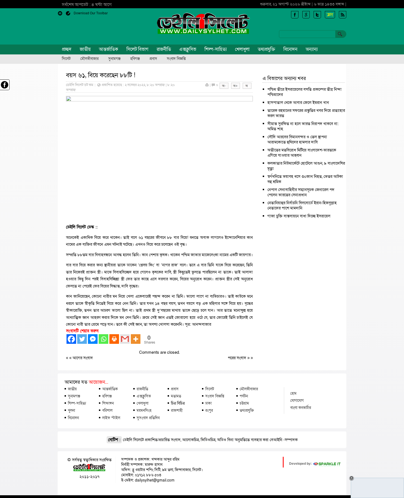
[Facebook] (71, 339)
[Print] (114, 339)
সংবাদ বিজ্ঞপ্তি (176, 58)
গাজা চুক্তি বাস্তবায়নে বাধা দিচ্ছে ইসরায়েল (298, 216)
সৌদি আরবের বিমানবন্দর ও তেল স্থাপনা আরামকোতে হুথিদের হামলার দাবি (297, 139)
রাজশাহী (176, 410)
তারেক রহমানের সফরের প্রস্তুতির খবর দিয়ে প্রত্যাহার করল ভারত (306, 113)
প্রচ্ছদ (66, 49)
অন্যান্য (312, 49)
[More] (135, 339)
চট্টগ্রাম (244, 403)
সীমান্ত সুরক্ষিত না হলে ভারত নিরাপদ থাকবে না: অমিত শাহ (303, 126)
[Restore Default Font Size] (247, 87)
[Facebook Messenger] (93, 339)
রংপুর (209, 410)
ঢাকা (208, 403)
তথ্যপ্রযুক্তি (266, 49)
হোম (293, 393)
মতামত (176, 396)
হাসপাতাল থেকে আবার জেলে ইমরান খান (298, 102)
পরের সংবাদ (237, 358)
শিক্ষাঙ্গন (108, 403)
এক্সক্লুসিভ (187, 49)
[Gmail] (125, 339)
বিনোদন (290, 49)
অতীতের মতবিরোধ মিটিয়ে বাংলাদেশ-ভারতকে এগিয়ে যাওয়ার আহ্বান (301, 152)
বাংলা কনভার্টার (300, 407)
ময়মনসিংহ (144, 410)
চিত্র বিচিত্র (178, 403)
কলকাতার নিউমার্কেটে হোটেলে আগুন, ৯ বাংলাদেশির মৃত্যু (306, 166)
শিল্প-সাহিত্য (215, 49)
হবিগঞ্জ (135, 58)
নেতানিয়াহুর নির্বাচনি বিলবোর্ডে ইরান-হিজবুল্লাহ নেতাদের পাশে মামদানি (302, 205)
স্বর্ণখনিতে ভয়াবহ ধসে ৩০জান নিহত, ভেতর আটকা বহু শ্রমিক (305, 179)
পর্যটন (244, 396)
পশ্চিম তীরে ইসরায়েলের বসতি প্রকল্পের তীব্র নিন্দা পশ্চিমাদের (304, 92)
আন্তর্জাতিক (108, 49)
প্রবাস (153, 58)
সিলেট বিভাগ (137, 49)
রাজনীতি (164, 49)
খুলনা (71, 410)
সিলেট (66, 58)
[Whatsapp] (103, 339)
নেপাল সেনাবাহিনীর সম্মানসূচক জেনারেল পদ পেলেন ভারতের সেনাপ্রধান (300, 192)
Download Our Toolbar (91, 13)
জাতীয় (85, 49)
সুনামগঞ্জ (114, 58)
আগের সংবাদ (83, 358)
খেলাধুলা (242, 49)
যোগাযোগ (297, 400)
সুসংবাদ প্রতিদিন (148, 418)
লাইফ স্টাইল (111, 418)
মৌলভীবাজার (89, 58)
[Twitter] (82, 339)
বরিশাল (107, 410)
